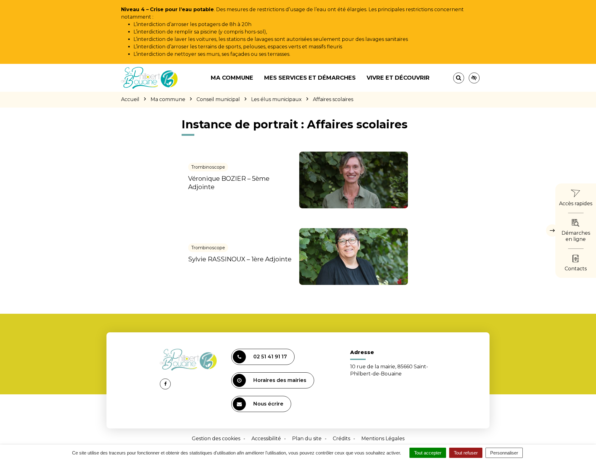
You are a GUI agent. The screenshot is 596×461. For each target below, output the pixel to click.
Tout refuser (466, 452)
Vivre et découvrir (398, 77)
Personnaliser (504, 452)
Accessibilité (266, 438)
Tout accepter (427, 452)
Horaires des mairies (279, 380)
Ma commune (232, 77)
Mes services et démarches (310, 77)
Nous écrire (268, 404)
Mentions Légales (382, 438)
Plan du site (307, 438)
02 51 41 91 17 (270, 357)
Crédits (341, 438)
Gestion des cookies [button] (216, 438)
